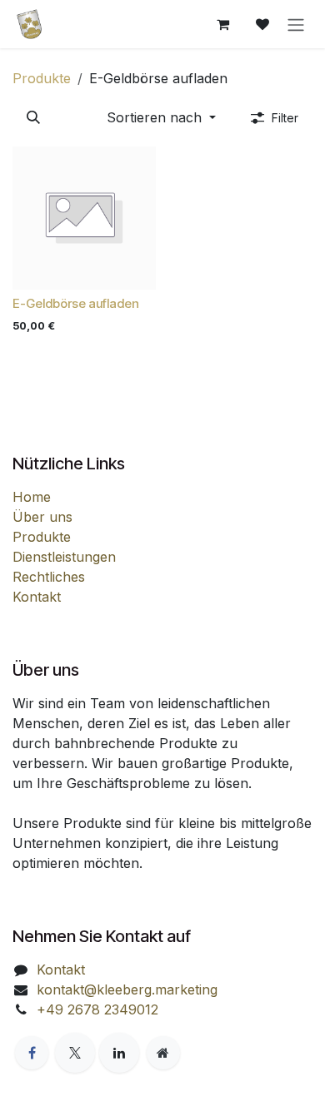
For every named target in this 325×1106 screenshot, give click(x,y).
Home (31, 497)
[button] (33, 117)
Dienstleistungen (64, 556)
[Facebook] (31, 1052)
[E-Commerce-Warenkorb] (222, 24)
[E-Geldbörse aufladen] (84, 218)
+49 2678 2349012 (97, 1009)
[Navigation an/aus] (295, 24)
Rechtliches (48, 576)
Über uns (42, 516)
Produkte (41, 78)
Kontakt (36, 596)
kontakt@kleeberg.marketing (127, 989)
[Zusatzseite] (163, 1052)
